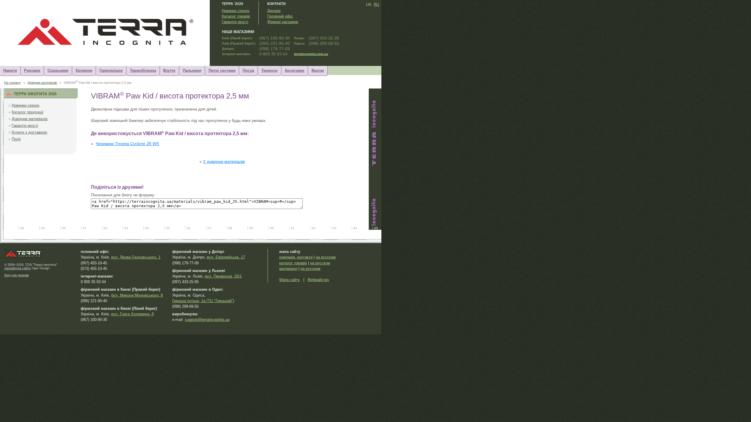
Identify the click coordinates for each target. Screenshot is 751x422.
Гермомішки (111, 70)
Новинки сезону (236, 10)
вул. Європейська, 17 (226, 257)
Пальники (192, 70)
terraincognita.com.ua (311, 54)
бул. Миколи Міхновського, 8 (137, 295)
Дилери (273, 10)
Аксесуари (294, 70)
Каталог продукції (27, 112)
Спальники (58, 70)
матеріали (288, 268)
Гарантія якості (235, 22)
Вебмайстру (318, 280)
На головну (12, 82)
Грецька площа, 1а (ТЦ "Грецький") (203, 301)
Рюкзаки (32, 70)
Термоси (269, 70)
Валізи (318, 70)
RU (376, 4)
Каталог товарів (236, 16)
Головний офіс (280, 16)
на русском (326, 257)
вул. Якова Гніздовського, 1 (135, 257)
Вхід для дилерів (16, 275)
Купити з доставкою (29, 132)
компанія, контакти (295, 257)
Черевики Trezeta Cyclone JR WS (127, 144)
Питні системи (222, 70)
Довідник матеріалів (42, 82)
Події (16, 139)
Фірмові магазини (282, 22)
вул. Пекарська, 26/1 (223, 276)
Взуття (169, 70)
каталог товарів (293, 263)
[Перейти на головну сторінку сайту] (109, 45)
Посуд (248, 70)
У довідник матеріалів (224, 161)
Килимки (84, 70)
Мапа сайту (289, 280)
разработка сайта (17, 268)
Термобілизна (143, 70)
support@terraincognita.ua (207, 319)
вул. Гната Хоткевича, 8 (132, 314)
